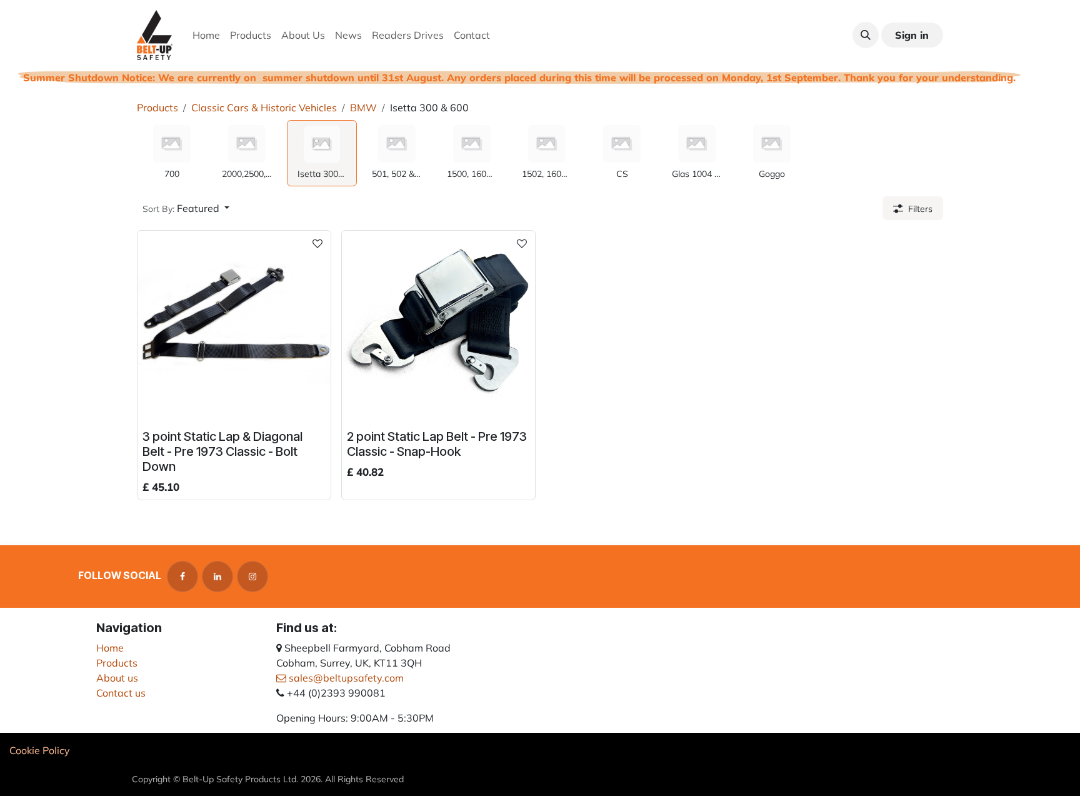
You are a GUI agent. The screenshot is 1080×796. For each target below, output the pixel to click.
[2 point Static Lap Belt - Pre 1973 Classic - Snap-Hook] (438, 327)
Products (157, 107)
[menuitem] (206, 35)
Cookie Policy (39, 750)
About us (117, 678)
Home (110, 648)
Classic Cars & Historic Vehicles (264, 107)
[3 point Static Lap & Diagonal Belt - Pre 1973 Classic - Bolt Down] (234, 327)
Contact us (121, 693)
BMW (363, 107)
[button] (865, 35)
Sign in (912, 35)
